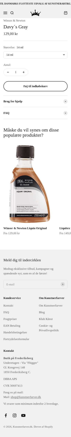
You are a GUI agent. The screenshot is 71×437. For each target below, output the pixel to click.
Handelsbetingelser (15, 332)
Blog (42, 312)
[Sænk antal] (8, 72)
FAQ (6, 312)
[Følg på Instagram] (14, 415)
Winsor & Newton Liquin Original (25, 228)
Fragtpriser (10, 319)
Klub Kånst (46, 319)
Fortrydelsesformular (16, 339)
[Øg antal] (23, 72)
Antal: (7, 65)
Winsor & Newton (14, 20)
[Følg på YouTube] (23, 415)
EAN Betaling (11, 325)
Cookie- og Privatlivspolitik (49, 328)
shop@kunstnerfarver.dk (26, 397)
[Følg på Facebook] (5, 415)
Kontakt (8, 305)
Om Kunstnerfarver (51, 305)
